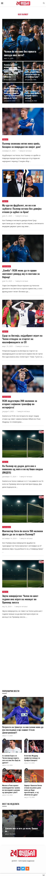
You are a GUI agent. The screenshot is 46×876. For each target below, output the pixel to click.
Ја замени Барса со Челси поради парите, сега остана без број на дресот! (11, 759)
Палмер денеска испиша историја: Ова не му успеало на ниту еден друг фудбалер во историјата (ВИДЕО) (12, 70)
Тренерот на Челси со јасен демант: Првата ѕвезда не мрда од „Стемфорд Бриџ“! (33, 73)
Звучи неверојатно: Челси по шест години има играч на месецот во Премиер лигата (20, 599)
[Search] (44, 3)
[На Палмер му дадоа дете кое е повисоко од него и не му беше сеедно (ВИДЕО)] (23, 444)
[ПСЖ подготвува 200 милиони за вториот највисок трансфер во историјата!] (23, 378)
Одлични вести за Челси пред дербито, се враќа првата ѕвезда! (33, 94)
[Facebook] (19, 868)
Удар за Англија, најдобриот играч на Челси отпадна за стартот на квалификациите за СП (22, 339)
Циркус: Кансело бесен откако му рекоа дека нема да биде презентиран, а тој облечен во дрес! (33, 790)
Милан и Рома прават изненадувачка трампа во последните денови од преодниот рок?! (11, 789)
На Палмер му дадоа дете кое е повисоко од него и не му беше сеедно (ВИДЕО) (22, 469)
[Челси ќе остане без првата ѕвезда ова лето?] (23, 40)
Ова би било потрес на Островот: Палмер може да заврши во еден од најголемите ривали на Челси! (12, 93)
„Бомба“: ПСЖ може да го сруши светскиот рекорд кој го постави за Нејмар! (21, 274)
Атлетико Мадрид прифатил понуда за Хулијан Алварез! (32, 757)
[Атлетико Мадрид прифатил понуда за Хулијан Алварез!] (34, 746)
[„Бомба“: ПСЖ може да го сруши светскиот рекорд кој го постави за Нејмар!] (23, 248)
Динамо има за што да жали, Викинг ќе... (21, 829)
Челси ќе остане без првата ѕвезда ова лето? (20, 53)
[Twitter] (23, 868)
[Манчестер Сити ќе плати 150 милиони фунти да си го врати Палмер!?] (23, 509)
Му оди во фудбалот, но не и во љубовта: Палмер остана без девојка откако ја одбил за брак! (22, 208)
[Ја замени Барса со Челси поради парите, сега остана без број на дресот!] (12, 746)
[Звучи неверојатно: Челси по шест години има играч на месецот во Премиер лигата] (23, 574)
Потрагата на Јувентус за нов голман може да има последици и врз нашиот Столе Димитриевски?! (22, 730)
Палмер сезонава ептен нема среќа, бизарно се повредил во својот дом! (21, 145)
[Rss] (27, 868)
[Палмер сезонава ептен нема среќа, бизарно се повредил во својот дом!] (23, 121)
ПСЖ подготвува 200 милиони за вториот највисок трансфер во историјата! (19, 404)
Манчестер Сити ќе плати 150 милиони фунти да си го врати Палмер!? (22, 532)
